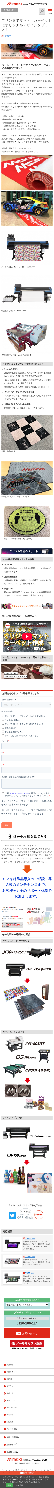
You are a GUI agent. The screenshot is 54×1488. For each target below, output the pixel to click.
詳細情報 (19, 1485)
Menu (50, 14)
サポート (9, 1393)
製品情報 (9, 1365)
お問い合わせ (11, 1407)
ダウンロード (11, 1400)
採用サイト (11, 1445)
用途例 (9, 1379)
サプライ (9, 1386)
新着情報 (9, 1415)
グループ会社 (11, 1429)
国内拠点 (9, 1422)
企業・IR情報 (11, 1437)
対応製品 (7, 36)
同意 (9, 1485)
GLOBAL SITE (10, 10)
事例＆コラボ (11, 1372)
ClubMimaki (11, 1452)
